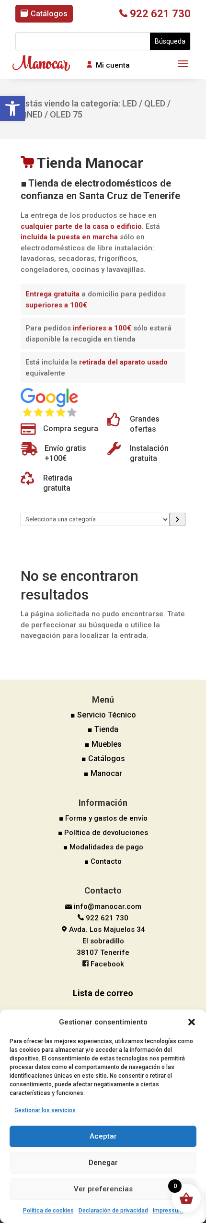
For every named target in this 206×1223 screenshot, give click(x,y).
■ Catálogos (103, 758)
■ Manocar (103, 773)
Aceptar (103, 1136)
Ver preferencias (103, 1189)
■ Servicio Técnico (103, 714)
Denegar (103, 1162)
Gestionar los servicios (45, 1110)
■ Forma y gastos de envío (103, 818)
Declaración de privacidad (113, 1210)
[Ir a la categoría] (177, 519)
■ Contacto (103, 861)
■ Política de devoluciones (103, 832)
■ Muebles (103, 744)
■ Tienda (103, 729)
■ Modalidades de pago (103, 847)
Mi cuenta (113, 65)
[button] (12, 108)
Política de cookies (48, 1210)
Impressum (168, 1210)
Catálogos (49, 13)
